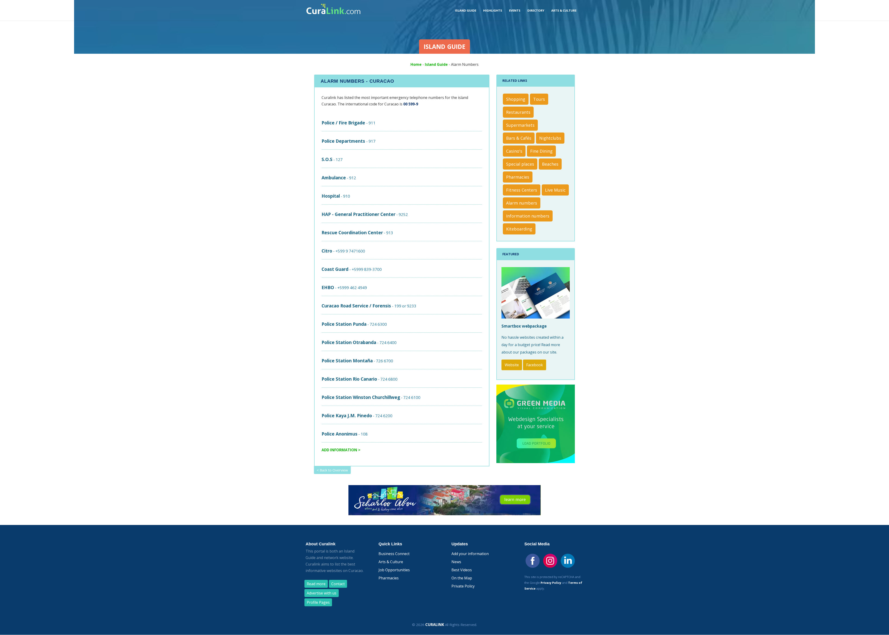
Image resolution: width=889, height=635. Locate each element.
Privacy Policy (551, 583)
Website (512, 364)
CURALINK (434, 624)
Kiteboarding (519, 229)
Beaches (550, 164)
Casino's (514, 151)
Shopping (515, 99)
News (456, 561)
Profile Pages (318, 602)
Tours (539, 99)
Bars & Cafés (518, 138)
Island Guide (436, 64)
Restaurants (518, 112)
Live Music (555, 190)
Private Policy (463, 586)
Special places (520, 164)
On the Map (461, 578)
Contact (338, 583)
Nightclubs (550, 138)
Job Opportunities (394, 569)
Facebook (534, 364)
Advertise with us (321, 593)
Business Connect (394, 553)
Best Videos (461, 569)
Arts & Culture (391, 561)
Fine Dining (541, 151)
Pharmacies (517, 177)
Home (416, 64)
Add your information (470, 553)
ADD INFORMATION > (341, 449)
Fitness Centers (521, 190)
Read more (316, 583)
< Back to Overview (332, 470)
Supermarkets (520, 125)
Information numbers (527, 216)
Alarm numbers (521, 203)
